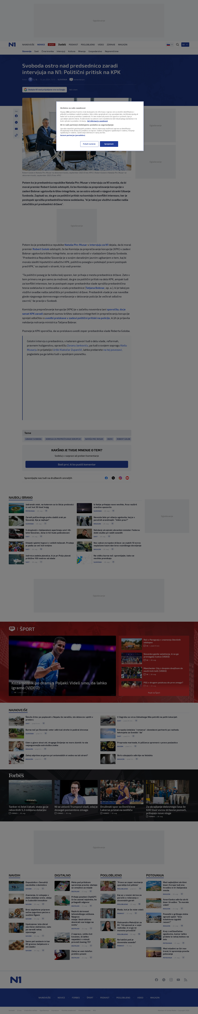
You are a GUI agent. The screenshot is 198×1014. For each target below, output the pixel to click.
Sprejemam (109, 144)
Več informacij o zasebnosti (97, 121)
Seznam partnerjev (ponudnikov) (72, 135)
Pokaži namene (89, 144)
